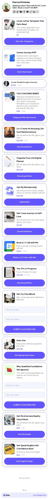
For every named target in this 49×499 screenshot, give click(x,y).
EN (26, 490)
